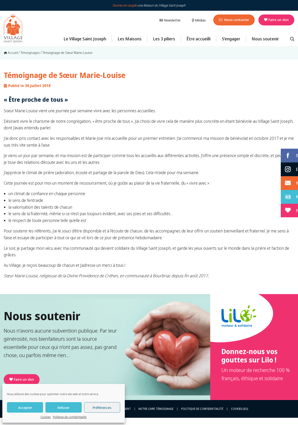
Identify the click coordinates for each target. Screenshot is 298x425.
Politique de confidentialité (70, 417)
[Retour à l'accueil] (13, 28)
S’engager (231, 39)
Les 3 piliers (164, 39)
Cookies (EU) (239, 408)
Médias (200, 20)
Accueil (12, 52)
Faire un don (278, 19)
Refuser (64, 407)
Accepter (25, 407)
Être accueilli (198, 39)
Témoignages (30, 52)
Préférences (102, 407)
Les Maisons (130, 39)
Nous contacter (236, 19)
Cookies (46, 417)
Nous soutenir (265, 39)
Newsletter (172, 20)
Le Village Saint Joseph (85, 39)
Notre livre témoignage (156, 408)
